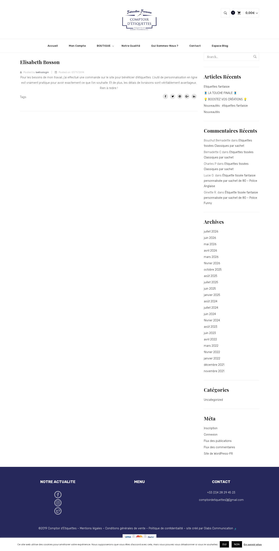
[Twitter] (172, 96)
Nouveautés (212, 112)
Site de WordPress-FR (218, 453)
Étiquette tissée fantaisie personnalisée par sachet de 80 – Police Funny (231, 198)
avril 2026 (210, 250)
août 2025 (210, 276)
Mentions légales (91, 528)
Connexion (211, 434)
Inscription (211, 428)
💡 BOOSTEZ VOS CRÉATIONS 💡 (225, 99)
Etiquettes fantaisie (217, 86)
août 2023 (210, 327)
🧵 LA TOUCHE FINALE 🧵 (220, 93)
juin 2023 (210, 333)
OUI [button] (224, 544)
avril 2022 (210, 339)
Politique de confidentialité (166, 528)
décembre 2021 (214, 365)
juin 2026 (210, 238)
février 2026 (212, 263)
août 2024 (210, 301)
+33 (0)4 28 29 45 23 (221, 492)
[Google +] (187, 96)
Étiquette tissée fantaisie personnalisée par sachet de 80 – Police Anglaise (230, 181)
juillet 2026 (211, 231)
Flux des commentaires (219, 447)
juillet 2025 (211, 282)
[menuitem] (54, 45)
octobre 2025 (213, 269)
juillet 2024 (211, 307)
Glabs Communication (219, 528)
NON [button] (237, 544)
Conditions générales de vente (125, 528)
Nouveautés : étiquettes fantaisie (226, 105)
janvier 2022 (212, 358)
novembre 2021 (214, 371)
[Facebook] (165, 96)
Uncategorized (213, 400)
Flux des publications (218, 441)
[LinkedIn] (194, 96)
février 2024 (212, 320)
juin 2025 (210, 288)
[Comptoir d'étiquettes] (139, 19)
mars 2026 (211, 257)
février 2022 (212, 352)
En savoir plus (253, 544)
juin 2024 (210, 314)
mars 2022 (211, 346)
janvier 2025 (212, 295)
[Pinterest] (179, 96)
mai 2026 (210, 244)
